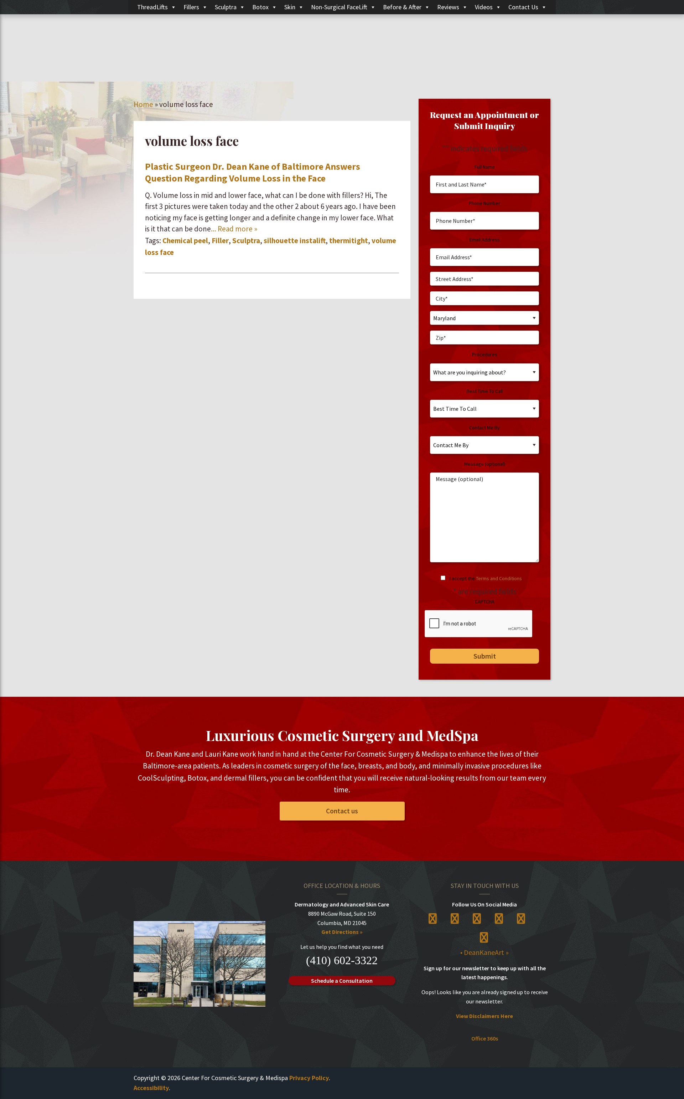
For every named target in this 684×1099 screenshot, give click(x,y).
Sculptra (226, 7)
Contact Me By (484, 427)
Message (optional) (484, 464)
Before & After (402, 7)
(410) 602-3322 (342, 960)
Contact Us (523, 7)
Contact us (342, 811)
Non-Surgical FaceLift (339, 7)
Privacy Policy (309, 1078)
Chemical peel (185, 240)
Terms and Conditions (499, 578)
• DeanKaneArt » (484, 952)
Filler (220, 240)
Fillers (191, 7)
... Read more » (234, 229)
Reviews (448, 7)
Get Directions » (342, 931)
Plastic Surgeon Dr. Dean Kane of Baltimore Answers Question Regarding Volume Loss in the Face (252, 172)
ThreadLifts (152, 7)
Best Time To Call (485, 391)
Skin (289, 7)
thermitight (348, 240)
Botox (260, 7)
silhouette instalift (295, 240)
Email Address (485, 239)
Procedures (484, 354)
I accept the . (486, 578)
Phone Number (484, 203)
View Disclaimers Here (484, 1015)
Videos (484, 7)
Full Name (485, 167)
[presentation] (479, 624)
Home (143, 104)
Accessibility (151, 1088)
